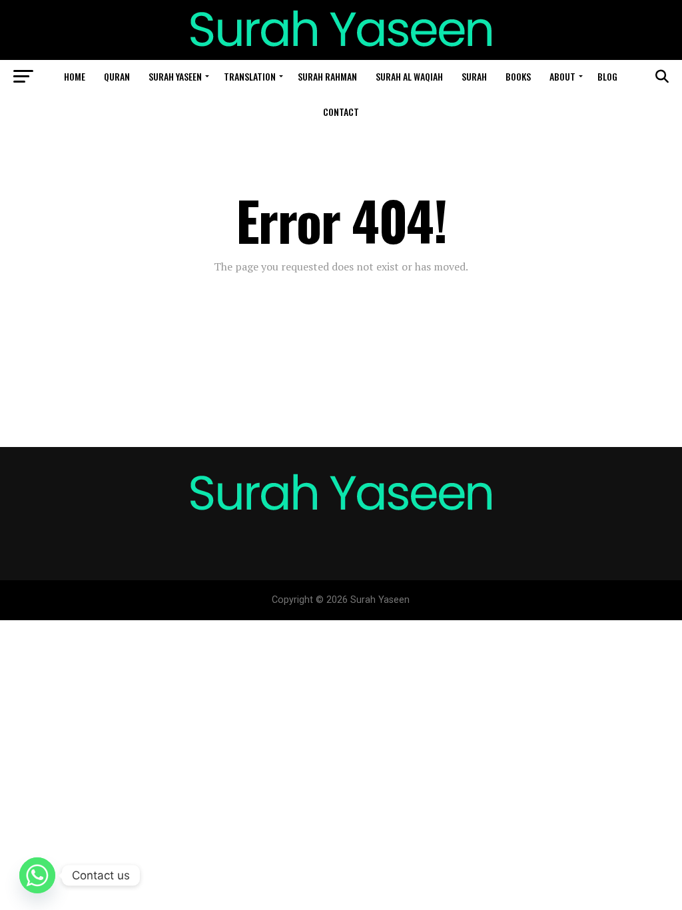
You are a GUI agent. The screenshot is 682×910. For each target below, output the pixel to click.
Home (74, 76)
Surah (474, 76)
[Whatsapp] (37, 875)
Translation (250, 76)
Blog (607, 76)
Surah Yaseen (175, 76)
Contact (341, 112)
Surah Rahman (327, 76)
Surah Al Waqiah (409, 76)
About (562, 76)
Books (518, 76)
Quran (117, 76)
